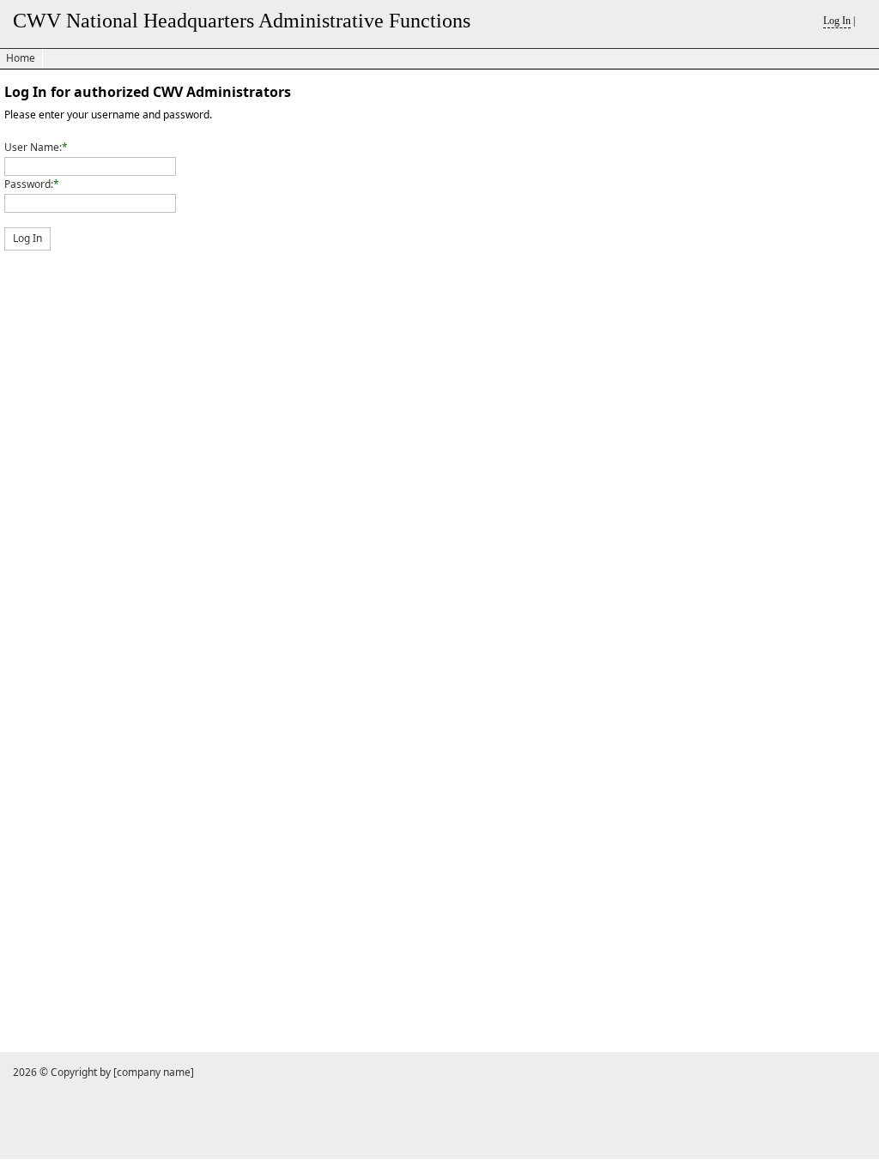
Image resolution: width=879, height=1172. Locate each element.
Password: (28, 184)
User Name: (33, 147)
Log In (837, 21)
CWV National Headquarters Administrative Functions (241, 20)
